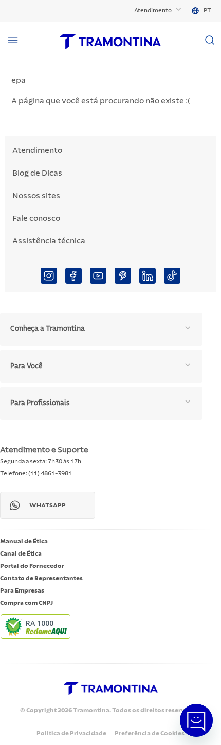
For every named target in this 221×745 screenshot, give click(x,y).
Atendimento (153, 10)
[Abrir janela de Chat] (196, 720)
